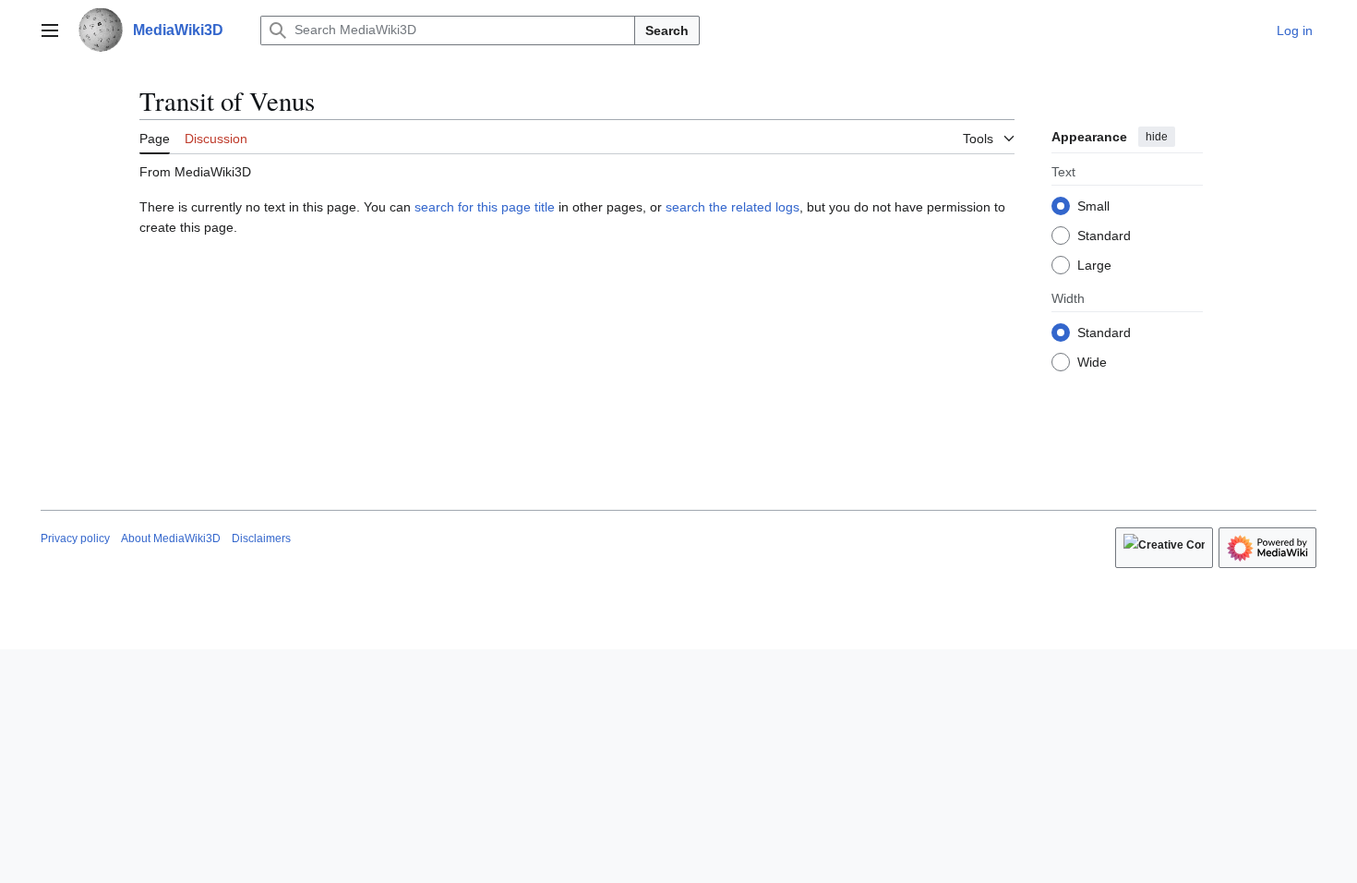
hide (1157, 136)
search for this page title (484, 207)
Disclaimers (261, 538)
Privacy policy (75, 538)
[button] (50, 30)
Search (667, 30)
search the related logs (732, 207)
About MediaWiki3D (171, 538)
